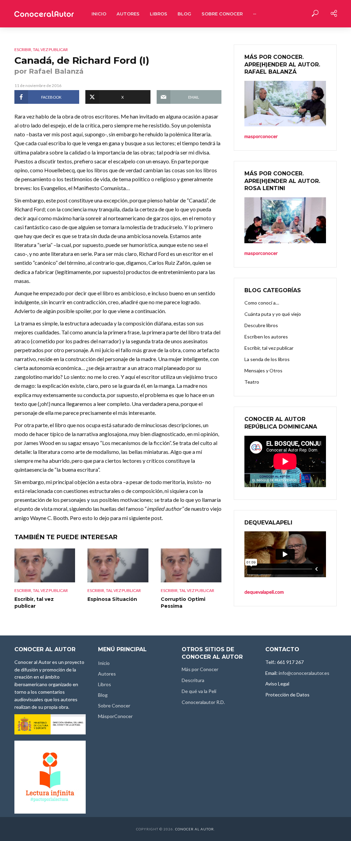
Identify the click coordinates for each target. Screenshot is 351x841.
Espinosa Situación (112, 599)
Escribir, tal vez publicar (41, 49)
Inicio (99, 13)
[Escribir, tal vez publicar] (44, 565)
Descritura (193, 680)
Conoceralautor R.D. (203, 702)
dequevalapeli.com (264, 592)
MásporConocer (115, 716)
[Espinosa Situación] (117, 565)
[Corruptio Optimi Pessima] (191, 565)
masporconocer (261, 253)
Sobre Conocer (222, 13)
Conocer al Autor (194, 829)
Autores (128, 13)
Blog (184, 13)
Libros (158, 13)
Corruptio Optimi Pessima (183, 602)
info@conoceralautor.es (304, 673)
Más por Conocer (200, 669)
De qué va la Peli (199, 691)
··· (254, 13)
